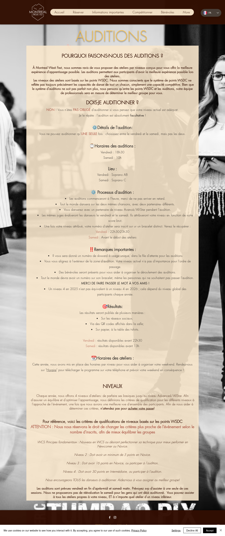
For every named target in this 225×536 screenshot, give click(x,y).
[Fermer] (221, 530)
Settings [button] (176, 530)
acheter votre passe (141, 408)
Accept (210, 530)
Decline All (192, 530)
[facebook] (109, 517)
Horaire (51, 370)
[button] (108, 12)
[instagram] (115, 517)
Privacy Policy (139, 530)
